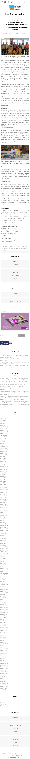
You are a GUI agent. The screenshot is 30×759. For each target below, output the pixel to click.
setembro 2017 (4, 593)
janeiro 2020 (3, 547)
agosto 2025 (3, 436)
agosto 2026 (3, 417)
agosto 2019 (3, 555)
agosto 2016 (3, 614)
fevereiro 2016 (4, 624)
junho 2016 (3, 617)
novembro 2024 (4, 451)
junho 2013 (3, 676)
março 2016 (3, 622)
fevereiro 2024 (4, 466)
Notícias (16, 264)
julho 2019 (2, 556)
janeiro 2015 (3, 645)
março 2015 (3, 642)
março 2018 (3, 583)
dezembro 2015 (4, 627)
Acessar (2, 701)
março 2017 (3, 602)
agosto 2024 (3, 456)
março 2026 (3, 425)
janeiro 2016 (3, 625)
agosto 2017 (3, 594)
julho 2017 (2, 596)
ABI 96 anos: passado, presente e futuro (10, 367)
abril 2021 (2, 522)
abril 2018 (2, 581)
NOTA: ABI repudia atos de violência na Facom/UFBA (14, 365)
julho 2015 (2, 635)
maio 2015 (3, 639)
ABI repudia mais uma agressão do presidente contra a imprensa (13, 388)
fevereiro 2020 (4, 545)
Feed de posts (3, 702)
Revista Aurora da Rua (16, 220)
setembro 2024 (4, 455)
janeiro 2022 (3, 507)
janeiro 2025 (3, 448)
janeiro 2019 (3, 566)
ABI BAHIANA (15, 20)
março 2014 (3, 662)
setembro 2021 (4, 514)
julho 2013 (2, 675)
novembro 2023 (4, 471)
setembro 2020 (4, 533)
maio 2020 (3, 540)
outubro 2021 (3, 512)
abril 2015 (2, 640)
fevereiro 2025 (4, 446)
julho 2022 (3, 497)
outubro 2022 (3, 492)
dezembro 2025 (4, 430)
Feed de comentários (5, 704)
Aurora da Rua (24, 248)
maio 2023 (3, 481)
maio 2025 (3, 441)
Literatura (15, 269)
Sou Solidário (25, 222)
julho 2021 (2, 517)
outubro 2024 (3, 453)
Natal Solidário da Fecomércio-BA (16, 204)
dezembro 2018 (4, 568)
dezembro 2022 (4, 489)
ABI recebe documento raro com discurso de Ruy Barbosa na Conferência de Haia (14, 404)
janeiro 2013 (3, 685)
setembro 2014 (4, 652)
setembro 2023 (4, 474)
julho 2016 (2, 616)
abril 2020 (2, 542)
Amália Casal (15, 248)
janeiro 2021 (3, 527)
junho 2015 (3, 637)
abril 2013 (2, 680)
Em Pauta (15, 293)
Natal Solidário (10, 246)
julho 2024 (3, 458)
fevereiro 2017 (4, 604)
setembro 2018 (4, 573)
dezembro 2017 (4, 588)
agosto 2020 (3, 535)
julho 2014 (2, 655)
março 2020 (3, 543)
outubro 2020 (3, 532)
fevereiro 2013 (4, 683)
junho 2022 (3, 499)
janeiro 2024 (3, 468)
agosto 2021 (3, 515)
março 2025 (3, 445)
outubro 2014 (3, 650)
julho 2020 (3, 537)
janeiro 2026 (3, 428)
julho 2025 (3, 438)
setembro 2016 (4, 612)
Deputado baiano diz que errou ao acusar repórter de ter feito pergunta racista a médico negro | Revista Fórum (14, 379)
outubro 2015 (3, 630)
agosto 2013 (3, 673)
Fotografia (15, 278)
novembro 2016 (4, 609)
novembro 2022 (4, 491)
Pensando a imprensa (15, 301)
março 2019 (3, 563)
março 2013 (3, 681)
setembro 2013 (4, 671)
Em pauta (15, 272)
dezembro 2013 (4, 666)
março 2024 (3, 464)
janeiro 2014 (3, 665)
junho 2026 (3, 420)
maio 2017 (2, 599)
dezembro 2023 (4, 469)
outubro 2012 (3, 688)
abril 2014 (2, 660)
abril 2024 (2, 463)
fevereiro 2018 (4, 584)
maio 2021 (3, 520)
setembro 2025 (4, 435)
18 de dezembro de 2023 (19, 33)
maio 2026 (3, 422)
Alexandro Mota (7, 33)
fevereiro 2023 (4, 486)
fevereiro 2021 (4, 525)
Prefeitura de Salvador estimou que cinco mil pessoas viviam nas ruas (15, 125)
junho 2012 (3, 689)
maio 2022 (3, 501)
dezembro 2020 (4, 528)
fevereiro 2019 (4, 565)
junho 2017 (3, 597)
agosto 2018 (3, 574)
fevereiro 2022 (4, 505)
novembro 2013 (4, 668)
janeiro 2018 (3, 586)
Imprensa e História (15, 298)
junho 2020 (3, 538)
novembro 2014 (4, 648)
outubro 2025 (3, 433)
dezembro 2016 (4, 607)
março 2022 (3, 504)
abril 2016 (2, 620)
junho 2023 (3, 479)
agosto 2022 (3, 496)
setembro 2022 (4, 494)
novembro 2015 (4, 629)
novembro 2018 (4, 570)
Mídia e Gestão (15, 275)
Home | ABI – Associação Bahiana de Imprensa (17, 754)
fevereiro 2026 (4, 427)
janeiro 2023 (3, 487)
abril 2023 (2, 482)
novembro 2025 (4, 432)
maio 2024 (3, 461)
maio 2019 (3, 560)
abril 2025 (2, 443)
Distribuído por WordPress (15, 755)
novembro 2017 (4, 589)
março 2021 (3, 524)
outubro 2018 (3, 571)
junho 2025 (3, 440)
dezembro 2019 (4, 548)
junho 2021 (3, 519)
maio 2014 (3, 658)
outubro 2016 (3, 611)
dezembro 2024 (4, 450)
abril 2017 (2, 601)
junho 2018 (3, 578)
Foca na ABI (15, 296)
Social (17, 246)
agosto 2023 (3, 476)
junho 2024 (3, 459)
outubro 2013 (3, 670)
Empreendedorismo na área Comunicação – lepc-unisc (14, 391)
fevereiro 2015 (4, 643)
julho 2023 (3, 478)
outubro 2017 (3, 591)
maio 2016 (3, 619)
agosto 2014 (3, 653)
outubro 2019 (3, 551)
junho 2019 (3, 558)
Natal (3, 246)
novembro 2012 (4, 686)
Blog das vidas (15, 281)
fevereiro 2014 (4, 663)
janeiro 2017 (3, 606)
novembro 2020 (4, 530)
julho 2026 (3, 418)
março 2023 (3, 484)
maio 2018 (3, 579)
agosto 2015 (3, 634)
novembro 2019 (4, 550)
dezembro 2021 (4, 509)
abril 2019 (2, 561)
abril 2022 (2, 502)
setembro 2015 (4, 632)
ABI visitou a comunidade (17, 93)
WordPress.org (4, 705)
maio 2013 (3, 678)
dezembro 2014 (4, 647)
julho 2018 (2, 576)
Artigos (16, 267)
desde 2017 (7, 184)
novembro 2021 (4, 510)
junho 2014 (3, 657)
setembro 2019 (4, 553)
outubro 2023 (3, 473)
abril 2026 (2, 423)
